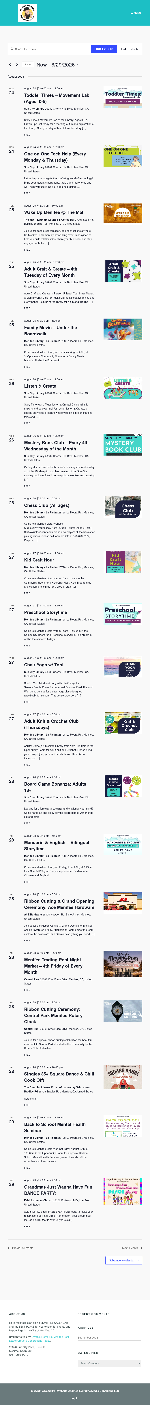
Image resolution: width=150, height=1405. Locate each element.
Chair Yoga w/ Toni (43, 664)
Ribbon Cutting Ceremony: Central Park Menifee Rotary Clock (53, 1015)
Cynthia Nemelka (44, 1390)
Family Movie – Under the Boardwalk (50, 330)
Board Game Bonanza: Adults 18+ (55, 787)
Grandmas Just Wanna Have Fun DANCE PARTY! (58, 1190)
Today (28, 64)
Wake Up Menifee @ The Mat (53, 212)
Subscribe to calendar (121, 1260)
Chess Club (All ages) (46, 505)
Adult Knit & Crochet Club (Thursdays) (51, 724)
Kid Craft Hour (39, 560)
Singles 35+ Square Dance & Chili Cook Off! (59, 1077)
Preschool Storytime (45, 612)
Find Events (103, 49)
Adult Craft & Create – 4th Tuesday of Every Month (50, 272)
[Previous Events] (10, 64)
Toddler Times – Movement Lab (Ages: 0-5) (56, 98)
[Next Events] (17, 64)
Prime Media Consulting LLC (101, 1390)
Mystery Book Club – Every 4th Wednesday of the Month (56, 445)
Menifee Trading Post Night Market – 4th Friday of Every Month (53, 965)
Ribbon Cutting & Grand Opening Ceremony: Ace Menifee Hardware (59, 904)
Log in (74, 1398)
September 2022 (88, 1337)
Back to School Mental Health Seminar (55, 1127)
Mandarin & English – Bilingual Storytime (56, 845)
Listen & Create (40, 386)
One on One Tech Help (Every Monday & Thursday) (55, 157)
